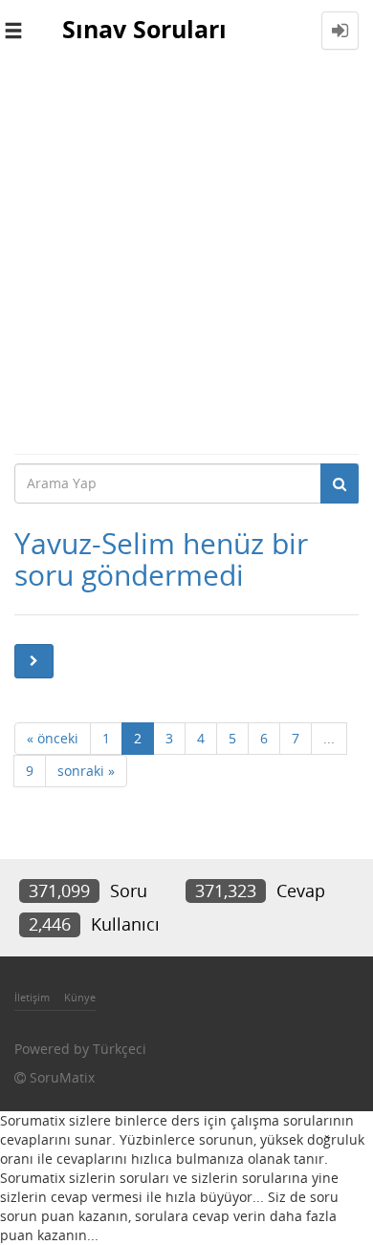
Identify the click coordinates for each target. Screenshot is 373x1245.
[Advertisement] (186, 257)
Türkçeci (119, 1049)
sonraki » (86, 771)
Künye (80, 997)
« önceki (52, 738)
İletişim (32, 997)
